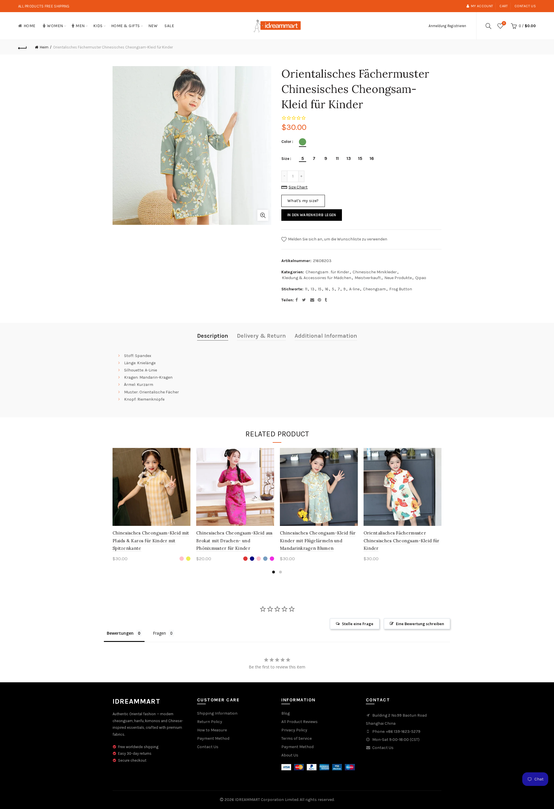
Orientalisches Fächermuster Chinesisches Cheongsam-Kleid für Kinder (401, 540)
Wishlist (504, 23)
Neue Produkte (398, 277)
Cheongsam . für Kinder (327, 272)
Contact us (525, 6)
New (153, 25)
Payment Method (213, 738)
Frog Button (400, 289)
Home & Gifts (125, 25)
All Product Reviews (299, 721)
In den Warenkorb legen (311, 215)
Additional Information (326, 335)
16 (326, 289)
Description (212, 335)
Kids (98, 25)
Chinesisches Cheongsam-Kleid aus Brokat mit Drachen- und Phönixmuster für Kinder (234, 540)
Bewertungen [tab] (120, 633)
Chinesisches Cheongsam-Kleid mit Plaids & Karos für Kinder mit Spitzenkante (151, 540)
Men (80, 25)
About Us (289, 755)
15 (319, 289)
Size (285, 158)
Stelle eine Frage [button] (357, 623)
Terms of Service (296, 738)
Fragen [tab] (159, 633)
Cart (503, 6)
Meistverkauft (368, 277)
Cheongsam (374, 289)
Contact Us (207, 746)
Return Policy (209, 721)
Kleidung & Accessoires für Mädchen (316, 277)
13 (313, 289)
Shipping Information (217, 713)
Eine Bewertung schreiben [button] (420, 623)
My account (482, 6)
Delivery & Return (261, 335)
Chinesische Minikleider (375, 272)
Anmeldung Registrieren (447, 26)
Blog (285, 713)
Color (286, 141)
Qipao (420, 277)
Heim (44, 47)
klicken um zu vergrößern (262, 215)
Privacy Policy (294, 730)
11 (306, 289)
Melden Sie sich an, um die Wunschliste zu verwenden (337, 238)
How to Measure (212, 730)
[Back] (22, 47)
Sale (169, 25)
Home (29, 25)
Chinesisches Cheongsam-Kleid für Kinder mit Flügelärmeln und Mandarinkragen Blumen (318, 540)
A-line (354, 289)
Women (55, 25)
